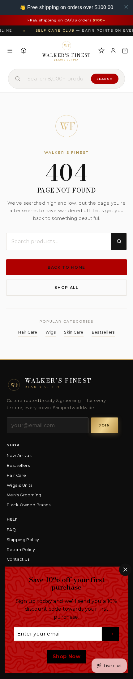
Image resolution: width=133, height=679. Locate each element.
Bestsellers (103, 332)
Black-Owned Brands (29, 505)
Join (104, 425)
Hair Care (27, 332)
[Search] (119, 241)
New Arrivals (19, 455)
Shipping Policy (23, 539)
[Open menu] (10, 50)
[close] (126, 6)
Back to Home (66, 267)
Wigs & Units (19, 485)
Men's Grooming (24, 495)
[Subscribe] (110, 634)
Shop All (66, 287)
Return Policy (21, 549)
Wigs (50, 332)
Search (105, 78)
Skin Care (73, 332)
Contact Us (18, 559)
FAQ (11, 529)
